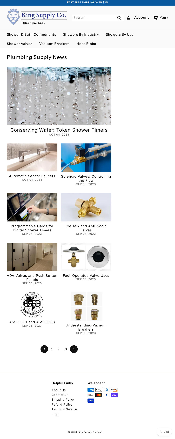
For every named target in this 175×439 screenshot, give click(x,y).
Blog (55, 414)
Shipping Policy (63, 399)
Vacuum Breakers (54, 44)
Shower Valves (19, 44)
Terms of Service (64, 409)
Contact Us (60, 394)
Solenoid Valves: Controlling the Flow (86, 178)
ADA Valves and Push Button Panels (32, 278)
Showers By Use (119, 34)
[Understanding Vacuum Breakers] (86, 306)
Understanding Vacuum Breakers (86, 327)
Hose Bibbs (86, 44)
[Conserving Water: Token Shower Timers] (59, 96)
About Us (59, 390)
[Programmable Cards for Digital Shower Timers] (32, 207)
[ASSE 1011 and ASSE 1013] (32, 304)
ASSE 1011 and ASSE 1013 (32, 322)
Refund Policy (62, 404)
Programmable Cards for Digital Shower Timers (32, 228)
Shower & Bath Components (31, 34)
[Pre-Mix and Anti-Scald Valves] (86, 207)
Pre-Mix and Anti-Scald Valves (86, 228)
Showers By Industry (81, 34)
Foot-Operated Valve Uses (86, 276)
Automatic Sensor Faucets (32, 176)
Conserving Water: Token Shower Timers (59, 130)
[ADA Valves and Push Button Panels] (32, 257)
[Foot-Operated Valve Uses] (86, 257)
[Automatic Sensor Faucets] (32, 157)
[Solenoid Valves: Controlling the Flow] (86, 157)
